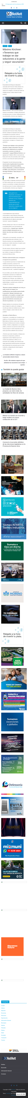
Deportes (3, 1010)
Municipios (3, 1022)
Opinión (3, 1025)
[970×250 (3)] (14, 119)
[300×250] (12, 477)
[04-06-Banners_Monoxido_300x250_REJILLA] (12, 797)
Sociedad (3, 1035)
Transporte (3, 1037)
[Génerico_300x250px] (12, 456)
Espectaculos (4, 1018)
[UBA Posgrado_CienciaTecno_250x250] (10, 605)
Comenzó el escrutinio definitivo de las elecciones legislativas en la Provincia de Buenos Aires (14, 444)
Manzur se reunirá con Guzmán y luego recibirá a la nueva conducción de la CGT (14, 417)
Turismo (3, 1040)
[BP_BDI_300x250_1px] (14, 66)
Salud (2, 1032)
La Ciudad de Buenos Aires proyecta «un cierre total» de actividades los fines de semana (13, 391)
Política (3, 1030)
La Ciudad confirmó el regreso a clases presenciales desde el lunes (14, 356)
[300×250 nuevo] (12, 713)
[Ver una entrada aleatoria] (25, 23)
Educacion (3, 1015)
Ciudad (3, 1005)
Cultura (3, 1008)
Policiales (3, 1027)
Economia (3, 1013)
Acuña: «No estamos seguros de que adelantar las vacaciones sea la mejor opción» (14, 362)
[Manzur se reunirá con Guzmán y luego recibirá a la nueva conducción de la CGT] (14, 400)
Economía (3, 1067)
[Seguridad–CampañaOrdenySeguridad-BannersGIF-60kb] (12, 861)
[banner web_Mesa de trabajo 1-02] (14, 910)
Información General (6, 1020)
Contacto (3, 1074)
